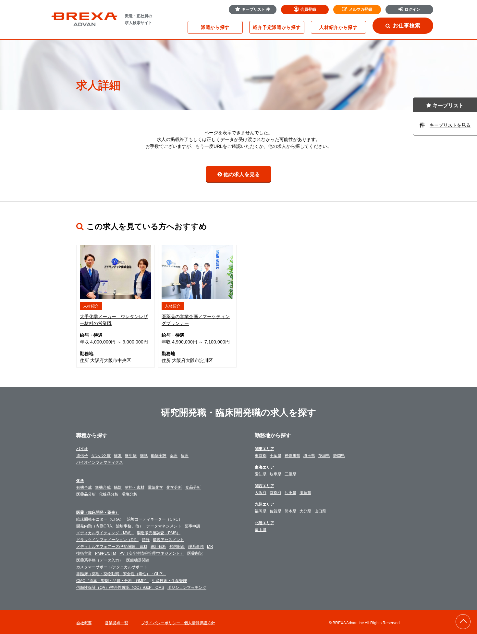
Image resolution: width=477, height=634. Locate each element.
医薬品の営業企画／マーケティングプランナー (196, 320)
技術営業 (84, 553)
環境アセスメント (168, 539)
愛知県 (260, 474)
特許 (146, 539)
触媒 (118, 487)
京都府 (275, 492)
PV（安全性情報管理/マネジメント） (151, 553)
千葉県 (275, 455)
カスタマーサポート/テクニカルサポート (111, 567)
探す (215, 27)
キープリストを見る (450, 125)
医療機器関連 (138, 560)
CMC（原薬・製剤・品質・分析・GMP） (112, 580)
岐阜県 (275, 474)
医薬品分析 (86, 494)
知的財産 (177, 546)
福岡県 (260, 511)
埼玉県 (309, 455)
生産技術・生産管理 (169, 580)
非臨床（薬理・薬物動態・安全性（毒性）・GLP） (121, 574)
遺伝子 (82, 455)
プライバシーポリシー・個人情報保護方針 (178, 623)
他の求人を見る (242, 174)
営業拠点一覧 (116, 623)
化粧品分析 (108, 494)
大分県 (305, 511)
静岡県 (339, 455)
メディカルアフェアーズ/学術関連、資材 (111, 546)
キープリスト (256, 9)
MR (210, 546)
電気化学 (155, 487)
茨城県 (324, 455)
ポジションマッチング (186, 587)
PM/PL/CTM (105, 553)
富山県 (260, 529)
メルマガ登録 (360, 9)
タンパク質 (101, 455)
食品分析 (193, 487)
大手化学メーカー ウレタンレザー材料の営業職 (114, 320)
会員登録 (308, 9)
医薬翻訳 (195, 553)
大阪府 (260, 492)
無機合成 (103, 487)
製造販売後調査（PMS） (158, 533)
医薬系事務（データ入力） (99, 560)
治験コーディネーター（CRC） (154, 519)
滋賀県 (305, 492)
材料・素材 (134, 487)
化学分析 (174, 487)
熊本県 (290, 511)
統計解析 (158, 546)
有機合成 (84, 487)
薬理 (173, 455)
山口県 (320, 511)
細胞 (144, 455)
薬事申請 (192, 526)
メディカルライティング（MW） (105, 533)
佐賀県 (275, 511)
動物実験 (158, 455)
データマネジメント (163, 526)
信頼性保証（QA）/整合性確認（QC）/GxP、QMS (120, 587)
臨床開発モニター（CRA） (100, 519)
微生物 (131, 455)
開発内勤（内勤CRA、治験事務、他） (109, 526)
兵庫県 (290, 492)
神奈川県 (292, 455)
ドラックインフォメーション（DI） (107, 539)
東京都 (260, 455)
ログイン (412, 9)
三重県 (290, 474)
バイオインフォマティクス (99, 462)
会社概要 (84, 623)
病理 (185, 455)
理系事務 (196, 546)
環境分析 (129, 494)
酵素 (118, 455)
